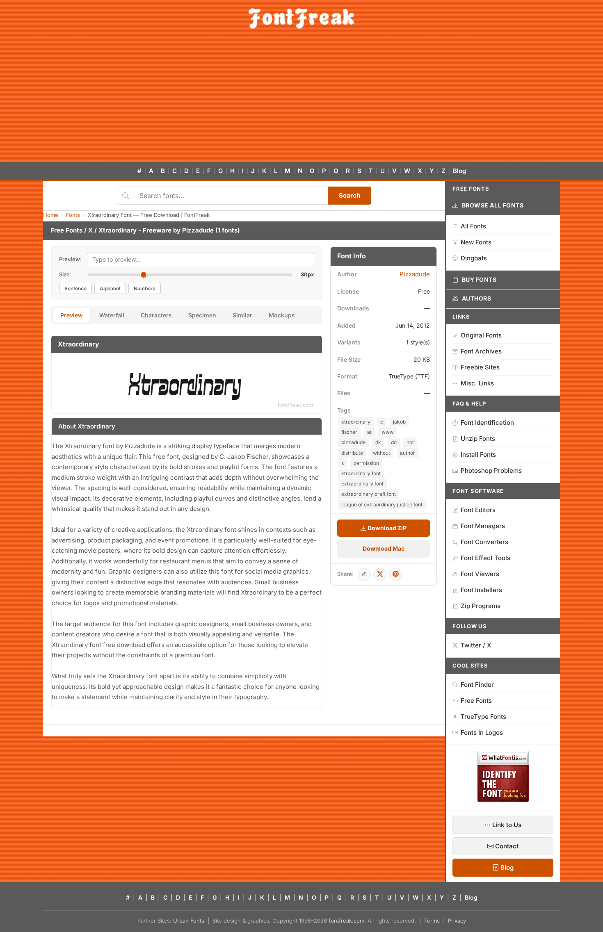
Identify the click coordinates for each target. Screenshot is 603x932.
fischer (349, 432)
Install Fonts (478, 454)
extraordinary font (362, 484)
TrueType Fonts (483, 716)
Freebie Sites (480, 367)
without (381, 453)
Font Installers (481, 590)
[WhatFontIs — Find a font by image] (503, 799)
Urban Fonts (188, 920)
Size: (65, 274)
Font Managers (483, 526)
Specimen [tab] (202, 315)
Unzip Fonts (478, 438)
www (387, 432)
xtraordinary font (361, 473)
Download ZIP (386, 527)
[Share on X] (379, 574)
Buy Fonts (479, 279)
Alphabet (110, 288)
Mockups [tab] (282, 315)
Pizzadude (198, 230)
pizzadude (353, 442)
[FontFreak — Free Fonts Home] (301, 18)
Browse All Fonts (493, 205)
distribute (352, 453)
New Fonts (476, 242)
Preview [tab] (71, 315)
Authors (476, 298)
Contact (505, 846)
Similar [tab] (242, 315)
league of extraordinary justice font (382, 504)
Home (50, 215)
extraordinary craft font (368, 494)
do (394, 442)
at (369, 432)
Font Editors (478, 510)
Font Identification (487, 422)
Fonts (73, 215)
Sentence (75, 288)
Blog (459, 171)
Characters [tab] (156, 315)
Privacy (457, 920)
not (410, 442)
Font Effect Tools (485, 558)
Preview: (70, 259)
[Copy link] (364, 574)
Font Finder (477, 684)
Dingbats (474, 258)
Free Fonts (66, 230)
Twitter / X (476, 645)
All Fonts (473, 226)
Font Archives (481, 351)
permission (366, 463)
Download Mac (383, 548)
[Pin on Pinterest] (395, 574)
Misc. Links (477, 383)
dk (378, 442)
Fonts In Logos (482, 732)
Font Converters (484, 542)
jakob (399, 422)
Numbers (144, 288)
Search (349, 195)
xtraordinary (355, 422)
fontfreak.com (346, 920)
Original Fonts (481, 335)
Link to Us (506, 825)
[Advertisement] (301, 100)
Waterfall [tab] (111, 315)
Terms (432, 920)
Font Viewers (480, 574)
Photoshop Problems (491, 470)
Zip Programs (480, 606)
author (407, 453)
